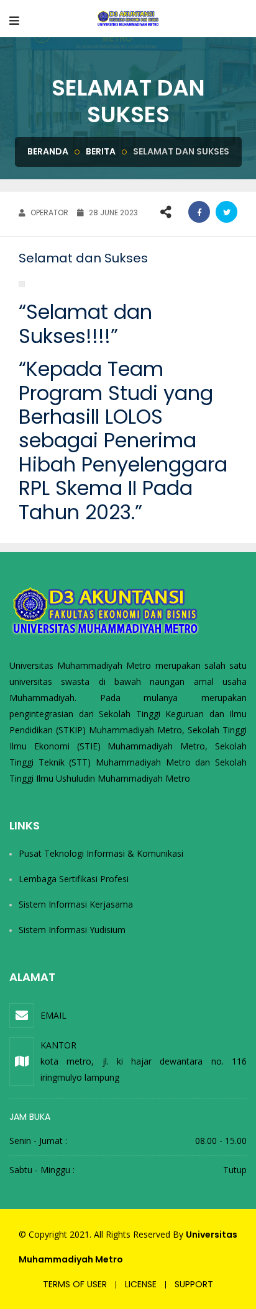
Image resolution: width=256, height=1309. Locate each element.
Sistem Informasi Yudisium (72, 930)
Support (194, 1284)
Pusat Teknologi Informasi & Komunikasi (101, 853)
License (141, 1284)
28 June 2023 (112, 212)
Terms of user (75, 1284)
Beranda (47, 151)
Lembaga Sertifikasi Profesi (74, 879)
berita (101, 151)
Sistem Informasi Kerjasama (76, 904)
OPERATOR (48, 212)
